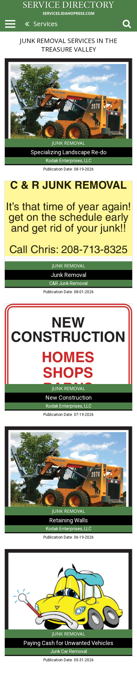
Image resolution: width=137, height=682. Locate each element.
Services (45, 23)
